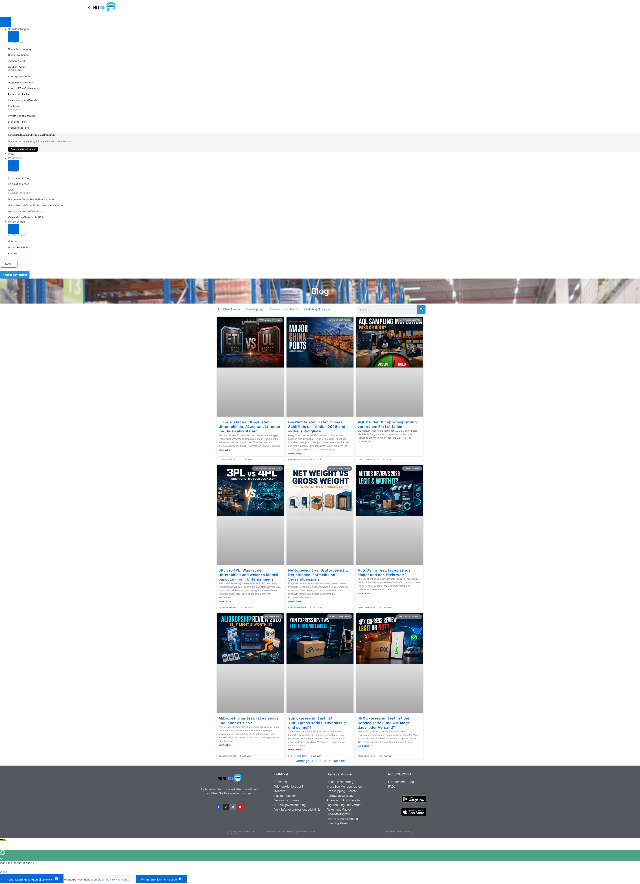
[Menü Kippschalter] (5, 22)
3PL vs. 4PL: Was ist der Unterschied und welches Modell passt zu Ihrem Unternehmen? (248, 575)
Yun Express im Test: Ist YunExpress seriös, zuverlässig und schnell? (317, 723)
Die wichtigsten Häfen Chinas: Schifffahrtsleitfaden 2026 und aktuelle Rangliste (316, 426)
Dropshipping (254, 309)
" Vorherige (301, 761)
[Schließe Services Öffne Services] (13, 36)
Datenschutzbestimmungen (279, 831)
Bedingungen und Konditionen (301, 831)
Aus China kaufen (229, 309)
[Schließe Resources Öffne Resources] (13, 165)
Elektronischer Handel (284, 309)
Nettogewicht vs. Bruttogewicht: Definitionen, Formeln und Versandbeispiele (318, 575)
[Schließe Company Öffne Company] (13, 229)
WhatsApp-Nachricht (77, 879)
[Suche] (421, 309)
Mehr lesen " (225, 450)
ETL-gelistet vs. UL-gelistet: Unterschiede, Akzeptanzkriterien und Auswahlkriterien (249, 426)
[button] (320, 840)
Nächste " (340, 761)
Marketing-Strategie (317, 309)
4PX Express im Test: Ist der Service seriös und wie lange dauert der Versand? (384, 723)
